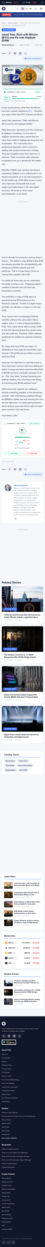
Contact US (6, 1058)
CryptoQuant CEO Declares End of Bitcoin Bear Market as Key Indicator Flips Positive (26, 895)
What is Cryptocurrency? (10, 1149)
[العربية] (30, 8)
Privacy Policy (6, 1069)
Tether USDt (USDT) (25, 765)
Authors (4, 1061)
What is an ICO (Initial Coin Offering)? (15, 1153)
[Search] (18, 9)
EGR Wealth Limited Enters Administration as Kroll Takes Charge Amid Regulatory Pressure (26, 913)
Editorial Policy (7, 1065)
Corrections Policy (8, 1090)
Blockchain (6, 1131)
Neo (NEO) (5, 1211)
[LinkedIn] (14, 1036)
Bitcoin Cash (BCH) (8, 1189)
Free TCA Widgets (8, 1083)
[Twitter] (10, 53)
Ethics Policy (6, 1094)
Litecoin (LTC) (6, 1185)
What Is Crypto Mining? (10, 1112)
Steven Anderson (21, 485)
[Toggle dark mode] (36, 9)
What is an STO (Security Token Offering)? (16, 1160)
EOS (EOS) (5, 1196)
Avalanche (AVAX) (8, 1204)
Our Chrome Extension (10, 1098)
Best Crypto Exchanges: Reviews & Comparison (18, 1116)
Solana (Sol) (6, 1207)
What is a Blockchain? (9, 1163)
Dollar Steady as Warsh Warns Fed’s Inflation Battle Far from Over (27, 903)
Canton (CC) (23, 761)
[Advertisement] (22, 227)
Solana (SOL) (6, 1222)
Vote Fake (33, 453)
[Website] (15, 518)
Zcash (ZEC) (6, 1200)
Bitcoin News (10, 761)
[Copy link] (25, 53)
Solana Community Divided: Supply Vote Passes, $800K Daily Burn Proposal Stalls (27, 1001)
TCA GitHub (6, 1072)
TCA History (6, 1101)
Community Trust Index (10, 1087)
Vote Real (14, 453)
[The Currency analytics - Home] (4, 9)
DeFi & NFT (23, 770)
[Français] (26, 8)
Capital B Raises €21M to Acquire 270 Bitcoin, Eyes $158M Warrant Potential (26, 923)
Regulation (5, 1134)
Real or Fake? (6, 1076)
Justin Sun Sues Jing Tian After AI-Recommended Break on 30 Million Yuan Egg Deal (27, 885)
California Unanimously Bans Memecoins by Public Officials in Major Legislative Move (26, 983)
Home (4, 23)
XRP (3, 1225)
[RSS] (19, 1036)
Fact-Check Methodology (10, 1080)
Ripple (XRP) (6, 1193)
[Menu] (41, 9)
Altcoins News (13, 23)
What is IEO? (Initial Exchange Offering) (15, 1156)
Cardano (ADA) (7, 1229)
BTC (30, 111)
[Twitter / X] (4, 1036)
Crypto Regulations (8, 1167)
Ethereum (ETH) (7, 1182)
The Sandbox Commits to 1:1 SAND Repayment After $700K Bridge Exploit (27, 992)
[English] (22, 8)
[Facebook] (15, 53)
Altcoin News (6, 1123)
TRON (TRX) (10, 765)
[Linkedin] (20, 53)
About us (5, 1054)
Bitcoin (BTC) (6, 1178)
